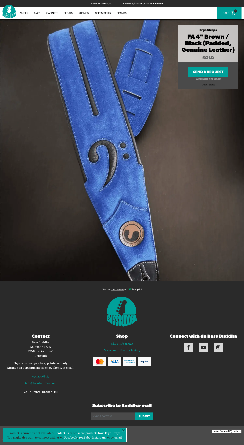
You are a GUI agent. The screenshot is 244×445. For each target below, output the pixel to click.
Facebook (70, 437)
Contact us (62, 433)
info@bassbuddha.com (40, 383)
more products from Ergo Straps (99, 433)
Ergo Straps (208, 30)
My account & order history (122, 350)
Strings (84, 13)
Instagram (99, 437)
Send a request (208, 73)
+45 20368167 (40, 376)
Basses (23, 13)
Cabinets (52, 13)
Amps (37, 13)
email (118, 437)
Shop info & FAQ (122, 343)
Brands (121, 13)
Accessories (103, 13)
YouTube (84, 437)
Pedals (68, 13)
